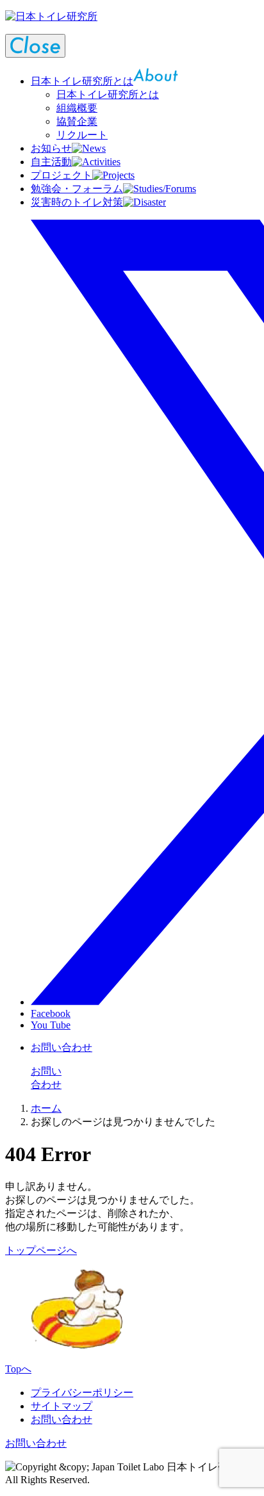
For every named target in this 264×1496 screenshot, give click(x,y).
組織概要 (76, 107)
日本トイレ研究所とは (107, 94)
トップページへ (41, 1250)
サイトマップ (61, 1406)
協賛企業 (76, 121)
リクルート (82, 134)
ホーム (46, 1108)
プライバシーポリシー (82, 1392)
